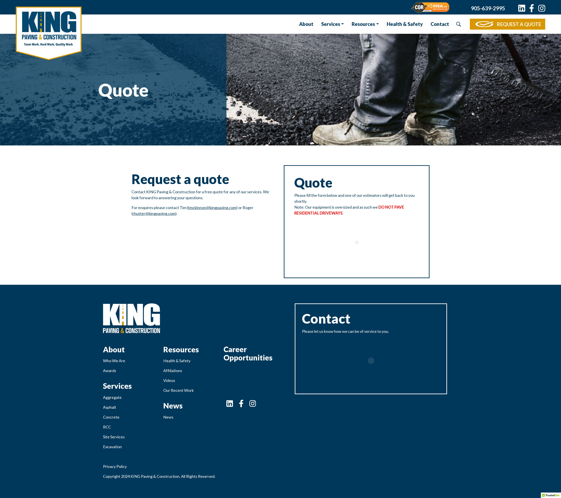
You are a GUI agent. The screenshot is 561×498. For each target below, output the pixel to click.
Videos (169, 380)
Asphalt (109, 407)
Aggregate (112, 397)
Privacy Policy (115, 466)
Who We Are (114, 360)
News (168, 417)
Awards (109, 370)
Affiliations (172, 370)
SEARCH (458, 24)
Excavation (112, 446)
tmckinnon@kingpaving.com (212, 207)
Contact (440, 24)
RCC (107, 427)
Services (330, 24)
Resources (363, 24)
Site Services (114, 436)
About (306, 24)
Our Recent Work (178, 390)
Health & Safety (405, 24)
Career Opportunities (248, 353)
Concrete (111, 417)
